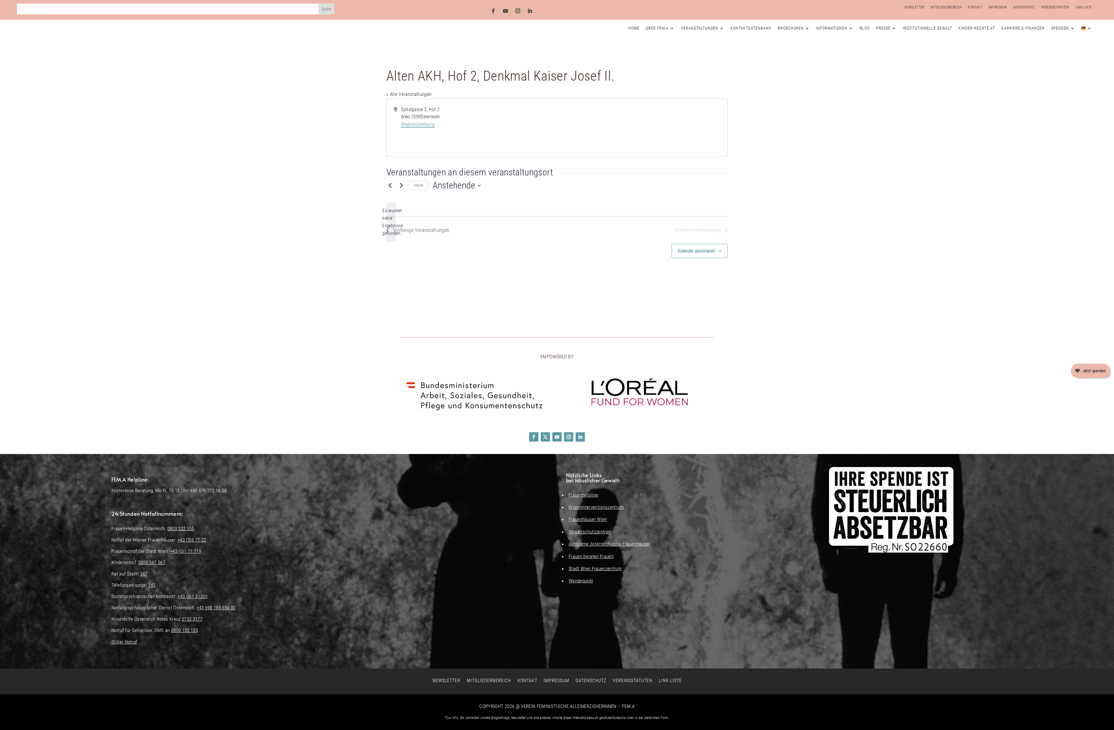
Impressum (998, 7)
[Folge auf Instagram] (517, 11)
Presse (883, 28)
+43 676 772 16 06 (208, 490)
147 (143, 574)
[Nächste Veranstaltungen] (401, 185)
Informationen (831, 28)
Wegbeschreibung (418, 124)
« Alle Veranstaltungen (408, 94)
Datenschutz (1024, 7)
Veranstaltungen (699, 28)
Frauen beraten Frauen (591, 556)
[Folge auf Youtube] (505, 11)
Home (633, 28)
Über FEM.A (657, 28)
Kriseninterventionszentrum (596, 507)
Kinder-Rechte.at (977, 28)
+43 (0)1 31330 (192, 596)
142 (151, 585)
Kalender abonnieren (696, 251)
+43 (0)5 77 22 (192, 540)
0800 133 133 (184, 630)
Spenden (1060, 28)
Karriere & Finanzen (1023, 28)
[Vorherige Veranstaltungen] (389, 185)
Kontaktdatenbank (750, 28)
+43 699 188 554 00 (215, 608)
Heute (419, 185)
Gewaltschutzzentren (590, 532)
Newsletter (914, 7)
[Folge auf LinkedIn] (530, 11)
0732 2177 (192, 619)
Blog (865, 28)
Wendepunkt (581, 581)
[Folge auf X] (545, 437)
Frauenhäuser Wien (588, 519)
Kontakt (975, 7)
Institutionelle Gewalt (927, 28)
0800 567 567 (151, 562)
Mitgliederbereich (946, 7)
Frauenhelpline (583, 495)
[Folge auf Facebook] (493, 11)
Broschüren (791, 28)
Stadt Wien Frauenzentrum (595, 568)
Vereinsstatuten (1055, 7)
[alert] (391, 222)
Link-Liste (1083, 7)
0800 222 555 (180, 528)
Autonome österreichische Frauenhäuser (609, 544)
